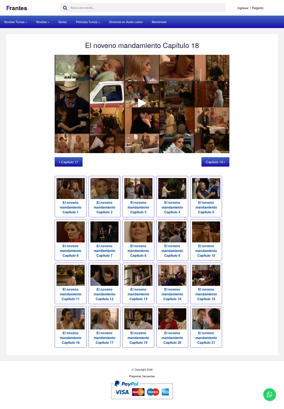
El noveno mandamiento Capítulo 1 (70, 207)
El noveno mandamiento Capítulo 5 (206, 207)
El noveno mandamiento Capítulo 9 (172, 250)
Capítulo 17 (69, 162)
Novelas (41, 22)
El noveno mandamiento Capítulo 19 (138, 337)
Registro (257, 8)
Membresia (159, 22)
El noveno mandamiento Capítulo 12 (104, 294)
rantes (16, 8)
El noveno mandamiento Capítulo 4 (172, 207)
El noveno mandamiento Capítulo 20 (172, 337)
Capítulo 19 (215, 162)
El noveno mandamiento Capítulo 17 (104, 337)
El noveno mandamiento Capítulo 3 (138, 207)
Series (62, 22)
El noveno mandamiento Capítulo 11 (70, 294)
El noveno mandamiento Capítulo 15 (206, 294)
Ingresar (243, 8)
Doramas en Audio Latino (126, 22)
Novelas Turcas (14, 22)
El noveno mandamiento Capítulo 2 (104, 207)
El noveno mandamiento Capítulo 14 (172, 294)
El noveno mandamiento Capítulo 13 (138, 294)
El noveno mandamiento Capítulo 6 (70, 250)
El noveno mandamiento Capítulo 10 (206, 250)
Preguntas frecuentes (142, 376)
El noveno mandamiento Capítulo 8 (138, 250)
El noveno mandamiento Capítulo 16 (70, 337)
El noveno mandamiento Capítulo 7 (104, 250)
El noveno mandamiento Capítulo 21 (206, 337)
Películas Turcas (87, 22)
